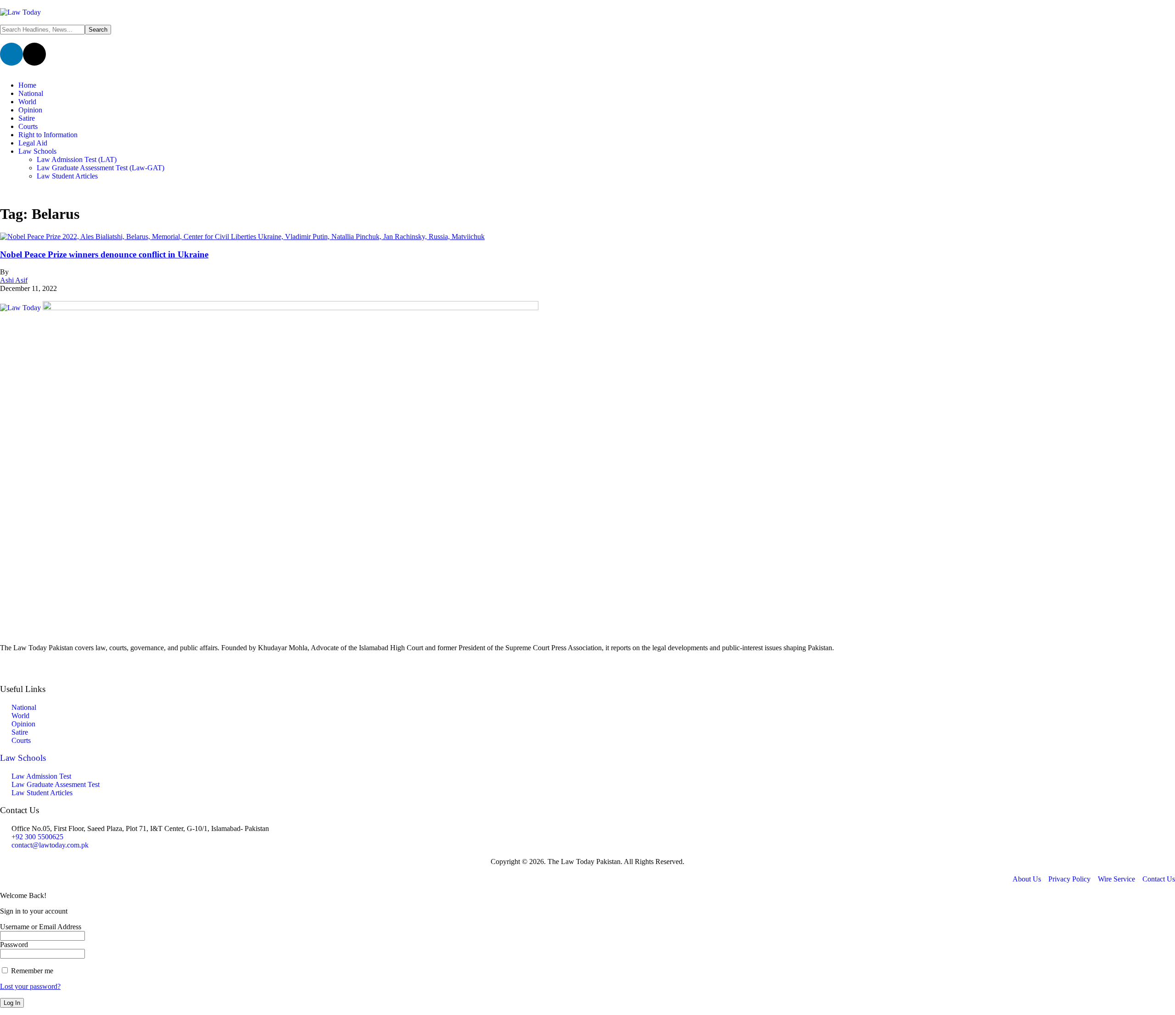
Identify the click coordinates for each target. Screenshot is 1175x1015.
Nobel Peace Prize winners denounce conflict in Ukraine (104, 254)
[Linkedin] (11, 54)
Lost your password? (30, 986)
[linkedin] (587, 672)
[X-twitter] (34, 54)
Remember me (31, 971)
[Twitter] (587, 663)
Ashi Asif (14, 280)
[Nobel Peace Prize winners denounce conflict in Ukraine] (242, 236)
